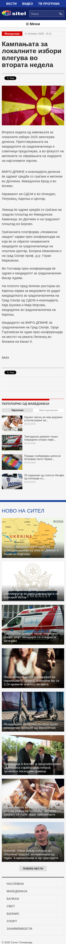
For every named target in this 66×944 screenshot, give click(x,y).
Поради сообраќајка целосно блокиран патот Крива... (42, 457)
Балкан (13, 898)
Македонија (17, 891)
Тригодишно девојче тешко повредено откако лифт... (41, 438)
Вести (11, 3)
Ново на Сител (23, 511)
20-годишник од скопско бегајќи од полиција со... (44, 477)
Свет (11, 906)
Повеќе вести (33, 868)
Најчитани (17, 410)
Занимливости (19, 928)
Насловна (15, 883)
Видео (27, 3)
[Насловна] (14, 15)
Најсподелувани (48, 410)
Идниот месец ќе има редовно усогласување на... (43, 419)
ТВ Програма (49, 3)
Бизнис (13, 913)
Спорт (12, 921)
